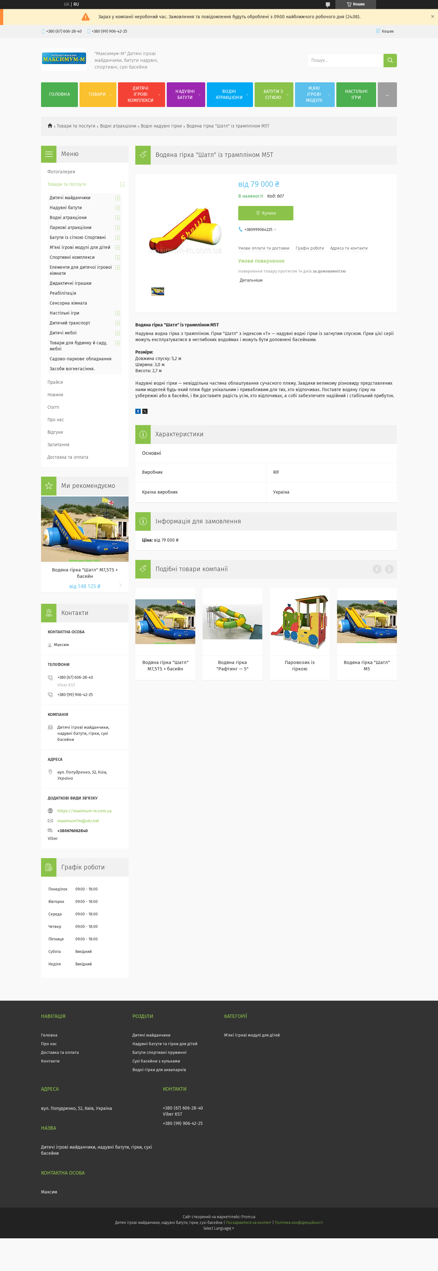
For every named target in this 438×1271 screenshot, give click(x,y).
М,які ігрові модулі (314, 94)
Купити (269, 213)
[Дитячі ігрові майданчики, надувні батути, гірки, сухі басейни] (64, 69)
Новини (55, 395)
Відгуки (55, 432)
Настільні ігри (356, 94)
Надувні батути (185, 94)
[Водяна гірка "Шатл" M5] (367, 621)
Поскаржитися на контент (248, 1223)
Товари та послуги (76, 126)
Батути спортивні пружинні (159, 1053)
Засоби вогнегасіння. (72, 369)
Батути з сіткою (273, 94)
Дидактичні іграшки (70, 283)
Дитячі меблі (63, 333)
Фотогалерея (61, 172)
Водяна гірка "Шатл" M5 (367, 665)
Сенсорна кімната (68, 303)
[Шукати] (390, 60)
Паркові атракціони (70, 228)
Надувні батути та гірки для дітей (165, 1044)
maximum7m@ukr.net (78, 821)
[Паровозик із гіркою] (300, 621)
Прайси (55, 382)
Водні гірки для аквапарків (159, 1070)
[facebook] (138, 412)
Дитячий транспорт (70, 323)
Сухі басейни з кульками (156, 1061)
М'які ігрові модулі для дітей (80, 247)
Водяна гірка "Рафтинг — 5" (232, 665)
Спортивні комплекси (72, 257)
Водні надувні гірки (161, 126)
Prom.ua (248, 1217)
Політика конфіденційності (299, 1223)
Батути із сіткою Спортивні (78, 237)
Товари (97, 94)
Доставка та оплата (67, 457)
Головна (59, 94)
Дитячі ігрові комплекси (141, 94)
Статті (53, 407)
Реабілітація (63, 293)
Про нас (55, 420)
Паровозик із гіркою (300, 665)
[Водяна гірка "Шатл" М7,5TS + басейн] (165, 621)
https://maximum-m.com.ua (84, 811)
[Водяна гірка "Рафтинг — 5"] (233, 621)
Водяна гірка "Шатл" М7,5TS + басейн (165, 665)
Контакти (50, 1061)
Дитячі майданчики (70, 198)
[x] (144, 412)
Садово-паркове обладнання (81, 359)
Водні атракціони (229, 94)
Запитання (58, 445)
